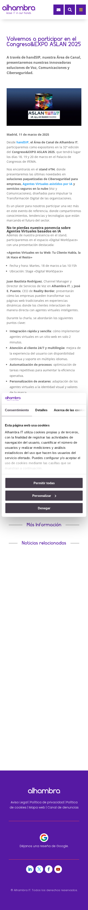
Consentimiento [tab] (17, 410)
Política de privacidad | (48, 802)
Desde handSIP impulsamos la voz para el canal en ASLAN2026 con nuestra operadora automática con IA (43, 615)
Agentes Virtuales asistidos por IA (47, 184)
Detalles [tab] (41, 410)
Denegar (44, 508)
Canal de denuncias (63, 807)
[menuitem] (58, 10)
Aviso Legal (19, 802)
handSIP (22, 142)
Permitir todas (44, 483)
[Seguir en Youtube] (58, 869)
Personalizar (41, 495)
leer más (18, 639)
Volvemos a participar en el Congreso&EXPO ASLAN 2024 (42, 710)
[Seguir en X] (39, 869)
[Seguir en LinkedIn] (30, 869)
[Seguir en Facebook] (49, 869)
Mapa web (37, 807)
